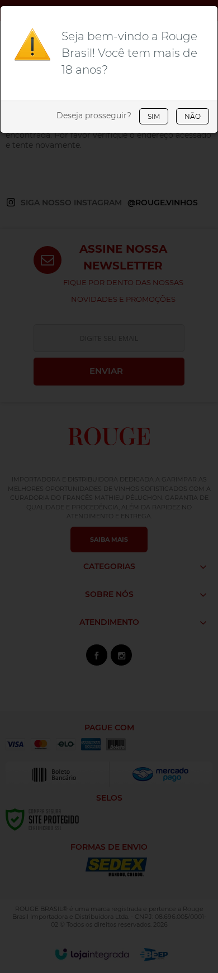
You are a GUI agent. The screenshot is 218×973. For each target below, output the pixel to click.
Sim (154, 116)
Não (192, 116)
